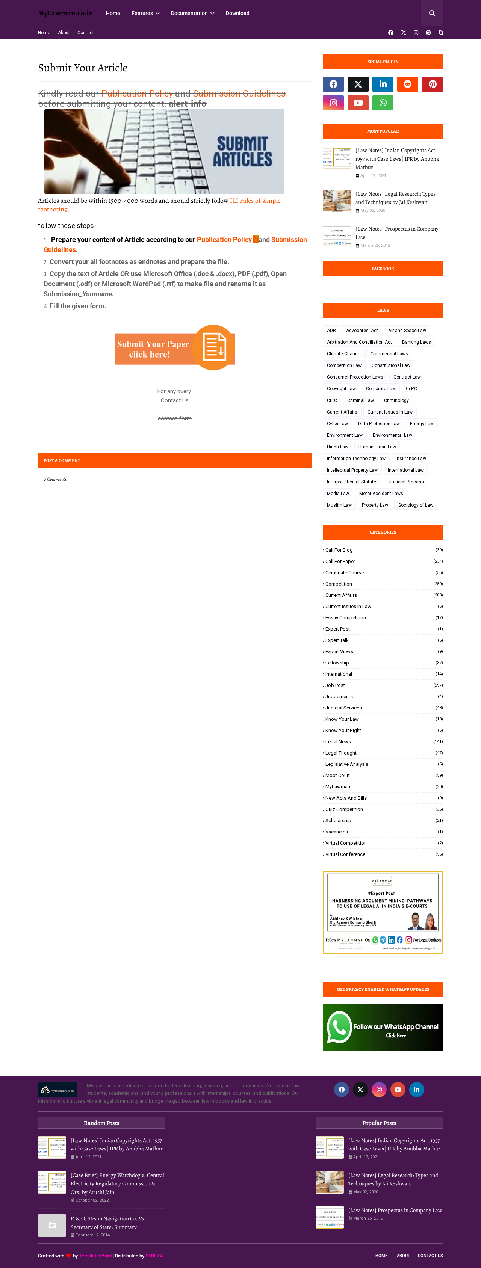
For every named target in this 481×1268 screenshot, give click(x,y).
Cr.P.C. (412, 388)
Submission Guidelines (239, 93)
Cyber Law (337, 423)
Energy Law (422, 423)
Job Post (384, 685)
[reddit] (407, 84)
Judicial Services (384, 708)
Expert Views (384, 651)
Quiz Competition (384, 809)
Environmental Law (392, 435)
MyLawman (384, 786)
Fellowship (384, 663)
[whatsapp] (382, 102)
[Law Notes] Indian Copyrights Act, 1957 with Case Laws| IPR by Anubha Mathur (397, 158)
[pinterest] (428, 32)
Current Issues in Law (390, 412)
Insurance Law (411, 458)
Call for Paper (384, 561)
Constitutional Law (391, 365)
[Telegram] (407, 102)
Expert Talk (384, 640)
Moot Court (384, 775)
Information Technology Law (356, 458)
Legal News (384, 741)
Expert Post (384, 629)
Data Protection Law (379, 423)
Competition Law (344, 365)
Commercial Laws (389, 353)
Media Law (338, 493)
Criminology (396, 400)
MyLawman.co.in (65, 13)
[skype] (440, 32)
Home (44, 32)
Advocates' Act (362, 330)
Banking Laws (416, 342)
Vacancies (384, 832)
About (64, 32)
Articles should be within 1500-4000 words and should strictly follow (159, 205)
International (384, 674)
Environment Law (345, 435)
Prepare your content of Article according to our (122, 239)
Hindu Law (337, 447)
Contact (85, 32)
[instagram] (416, 32)
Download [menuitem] (238, 13)
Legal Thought (384, 753)
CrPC (332, 400)
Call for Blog (384, 550)
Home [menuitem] (113, 13)
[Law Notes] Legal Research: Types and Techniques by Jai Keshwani (395, 198)
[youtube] (358, 102)
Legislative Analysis (384, 764)
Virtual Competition (384, 843)
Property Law (375, 505)
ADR (331, 330)
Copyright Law (341, 388)
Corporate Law (381, 388)
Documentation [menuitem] (189, 13)
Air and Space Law (407, 330)
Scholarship (384, 820)
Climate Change (343, 353)
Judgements (384, 696)
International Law (406, 470)
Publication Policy (137, 93)
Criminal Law (360, 400)
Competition (384, 584)
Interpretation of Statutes (353, 482)
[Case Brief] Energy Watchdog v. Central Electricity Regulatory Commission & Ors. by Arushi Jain (117, 1183)
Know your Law (384, 719)
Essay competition (384, 617)
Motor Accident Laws (381, 493)
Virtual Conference (384, 854)
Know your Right (384, 730)
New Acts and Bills (384, 798)
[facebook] (390, 32)
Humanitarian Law (377, 447)
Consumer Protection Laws (355, 377)
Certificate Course (384, 572)
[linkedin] (382, 84)
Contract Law (407, 377)
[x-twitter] (403, 32)
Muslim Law (339, 505)
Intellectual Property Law (352, 470)
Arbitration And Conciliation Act (359, 342)
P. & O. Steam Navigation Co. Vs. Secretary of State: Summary (108, 1223)
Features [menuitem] (142, 13)
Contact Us (430, 1255)
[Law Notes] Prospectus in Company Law (397, 233)
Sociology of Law (415, 505)
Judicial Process (406, 482)
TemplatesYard (95, 1256)
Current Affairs (342, 412)
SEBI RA (154, 1256)
